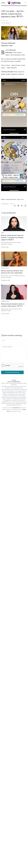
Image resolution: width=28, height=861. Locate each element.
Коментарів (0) (5, 203)
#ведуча (3, 199)
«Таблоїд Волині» (16, 407)
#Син (22, 199)
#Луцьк (19, 199)
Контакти (14, 380)
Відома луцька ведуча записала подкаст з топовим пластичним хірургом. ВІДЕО (12, 237)
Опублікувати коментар (12, 372)
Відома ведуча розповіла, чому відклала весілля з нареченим (12, 271)
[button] (3, 2)
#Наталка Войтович (11, 199)
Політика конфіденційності (14, 381)
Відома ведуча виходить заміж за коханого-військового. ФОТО (12, 305)
